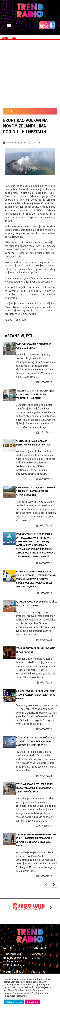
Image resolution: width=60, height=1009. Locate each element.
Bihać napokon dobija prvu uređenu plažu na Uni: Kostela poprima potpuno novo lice (35, 491)
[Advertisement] (30, 73)
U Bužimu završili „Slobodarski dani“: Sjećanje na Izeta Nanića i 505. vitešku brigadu (36, 695)
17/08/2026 (46, 682)
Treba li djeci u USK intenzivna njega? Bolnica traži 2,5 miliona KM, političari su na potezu (35, 394)
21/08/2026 (45, 382)
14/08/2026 (45, 826)
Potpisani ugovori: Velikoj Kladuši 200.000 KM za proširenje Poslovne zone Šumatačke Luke (34, 788)
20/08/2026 (45, 479)
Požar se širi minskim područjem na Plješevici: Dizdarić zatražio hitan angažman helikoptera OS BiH (35, 741)
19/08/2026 (46, 593)
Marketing (37, 954)
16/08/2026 (45, 729)
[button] (8, 25)
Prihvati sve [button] (32, 1002)
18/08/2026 (45, 639)
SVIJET (10, 111)
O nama (36, 957)
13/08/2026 (45, 876)
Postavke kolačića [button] (14, 1002)
